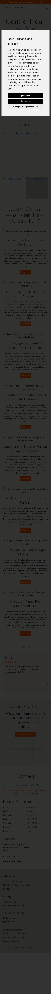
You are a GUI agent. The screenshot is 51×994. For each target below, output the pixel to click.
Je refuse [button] (25, 101)
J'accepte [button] (25, 95)
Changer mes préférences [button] (25, 106)
